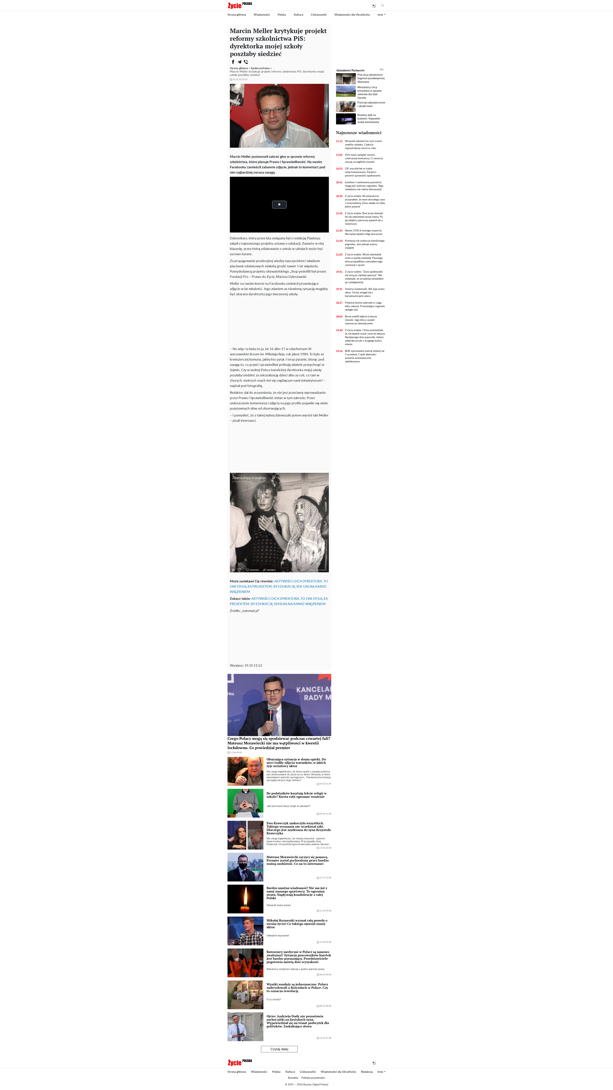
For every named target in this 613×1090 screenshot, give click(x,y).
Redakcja (367, 1072)
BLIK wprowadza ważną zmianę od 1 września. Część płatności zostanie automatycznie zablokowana (364, 356)
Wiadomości (262, 14)
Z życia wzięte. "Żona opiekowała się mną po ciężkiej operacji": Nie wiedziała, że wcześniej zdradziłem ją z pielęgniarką (364, 277)
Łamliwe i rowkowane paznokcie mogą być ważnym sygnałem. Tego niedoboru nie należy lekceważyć (364, 186)
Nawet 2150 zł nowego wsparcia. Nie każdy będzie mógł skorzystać (363, 232)
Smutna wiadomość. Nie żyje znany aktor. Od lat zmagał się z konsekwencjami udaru (365, 292)
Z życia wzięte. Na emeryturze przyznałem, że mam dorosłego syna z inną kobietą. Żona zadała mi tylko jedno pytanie (365, 201)
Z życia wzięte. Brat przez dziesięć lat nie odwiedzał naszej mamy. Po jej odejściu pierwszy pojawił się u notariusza (364, 218)
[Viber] (246, 62)
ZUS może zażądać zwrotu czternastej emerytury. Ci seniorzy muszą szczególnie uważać (364, 158)
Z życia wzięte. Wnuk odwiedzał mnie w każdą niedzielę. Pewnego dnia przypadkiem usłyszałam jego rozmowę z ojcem (364, 259)
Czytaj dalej (279, 1049)
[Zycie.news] (239, 5)
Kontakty (293, 1078)
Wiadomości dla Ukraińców (352, 14)
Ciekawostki (319, 14)
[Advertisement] (279, 320)
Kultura (298, 14)
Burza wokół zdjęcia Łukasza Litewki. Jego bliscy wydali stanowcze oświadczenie (361, 320)
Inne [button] (380, 14)
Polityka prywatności (313, 1078)
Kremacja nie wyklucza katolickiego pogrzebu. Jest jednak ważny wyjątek (365, 244)
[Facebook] (233, 62)
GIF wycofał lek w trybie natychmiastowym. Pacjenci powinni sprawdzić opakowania (362, 172)
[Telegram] (239, 62)
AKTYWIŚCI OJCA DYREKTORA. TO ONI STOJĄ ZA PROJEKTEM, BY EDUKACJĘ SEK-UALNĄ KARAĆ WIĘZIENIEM (279, 587)
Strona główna (236, 14)
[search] (383, 5)
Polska (282, 14)
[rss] (374, 6)
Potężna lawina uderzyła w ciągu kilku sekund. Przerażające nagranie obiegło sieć (365, 306)
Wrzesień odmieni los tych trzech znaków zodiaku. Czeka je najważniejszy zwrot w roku (363, 144)
